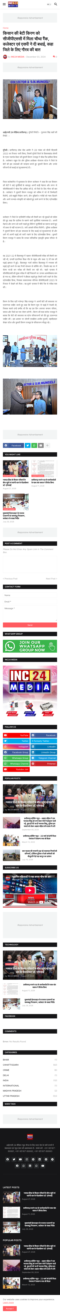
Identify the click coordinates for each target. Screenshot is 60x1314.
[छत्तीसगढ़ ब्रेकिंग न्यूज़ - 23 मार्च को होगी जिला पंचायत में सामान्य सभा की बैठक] (11, 840)
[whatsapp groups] (36, 1165)
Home (5, 28)
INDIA (30, 1080)
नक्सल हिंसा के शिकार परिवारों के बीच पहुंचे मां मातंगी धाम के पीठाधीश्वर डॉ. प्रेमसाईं (16, 482)
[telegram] (52, 1159)
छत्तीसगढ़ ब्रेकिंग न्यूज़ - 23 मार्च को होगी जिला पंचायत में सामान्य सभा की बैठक (39, 837)
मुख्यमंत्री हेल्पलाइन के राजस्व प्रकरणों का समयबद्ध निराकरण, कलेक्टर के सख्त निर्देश (14, 516)
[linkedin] (39, 1159)
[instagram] (26, 1159)
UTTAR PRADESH (30, 1096)
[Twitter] (28, 445)
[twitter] (14, 1159)
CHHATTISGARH (30, 1065)
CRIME (30, 1070)
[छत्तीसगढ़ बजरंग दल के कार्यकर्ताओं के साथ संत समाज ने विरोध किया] (11, 989)
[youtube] (20, 1159)
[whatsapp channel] (23, 1165)
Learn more (8, 1302)
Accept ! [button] (10, 1308)
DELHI (30, 1075)
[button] (4, 4)
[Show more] (47, 445)
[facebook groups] (17, 1165)
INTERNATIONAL (30, 1085)
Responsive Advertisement (30, 18)
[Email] (41, 445)
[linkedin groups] (30, 1165)
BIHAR (30, 1059)
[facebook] (7, 1159)
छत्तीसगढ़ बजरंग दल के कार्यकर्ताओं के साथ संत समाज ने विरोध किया (43, 481)
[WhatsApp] (34, 445)
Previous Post (11, 578)
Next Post (50, 578)
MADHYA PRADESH (30, 1090)
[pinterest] (33, 1159)
